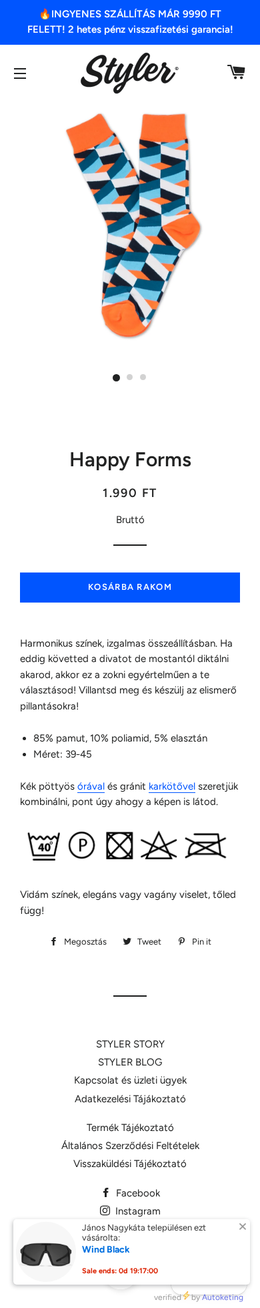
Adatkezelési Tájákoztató (130, 1099)
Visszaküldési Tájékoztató (130, 1164)
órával (91, 786)
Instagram (137, 1211)
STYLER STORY (130, 1044)
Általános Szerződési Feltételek (130, 1146)
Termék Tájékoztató (130, 1128)
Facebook (136, 1193)
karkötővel (172, 786)
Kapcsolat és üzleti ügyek (130, 1080)
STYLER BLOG (130, 1062)
